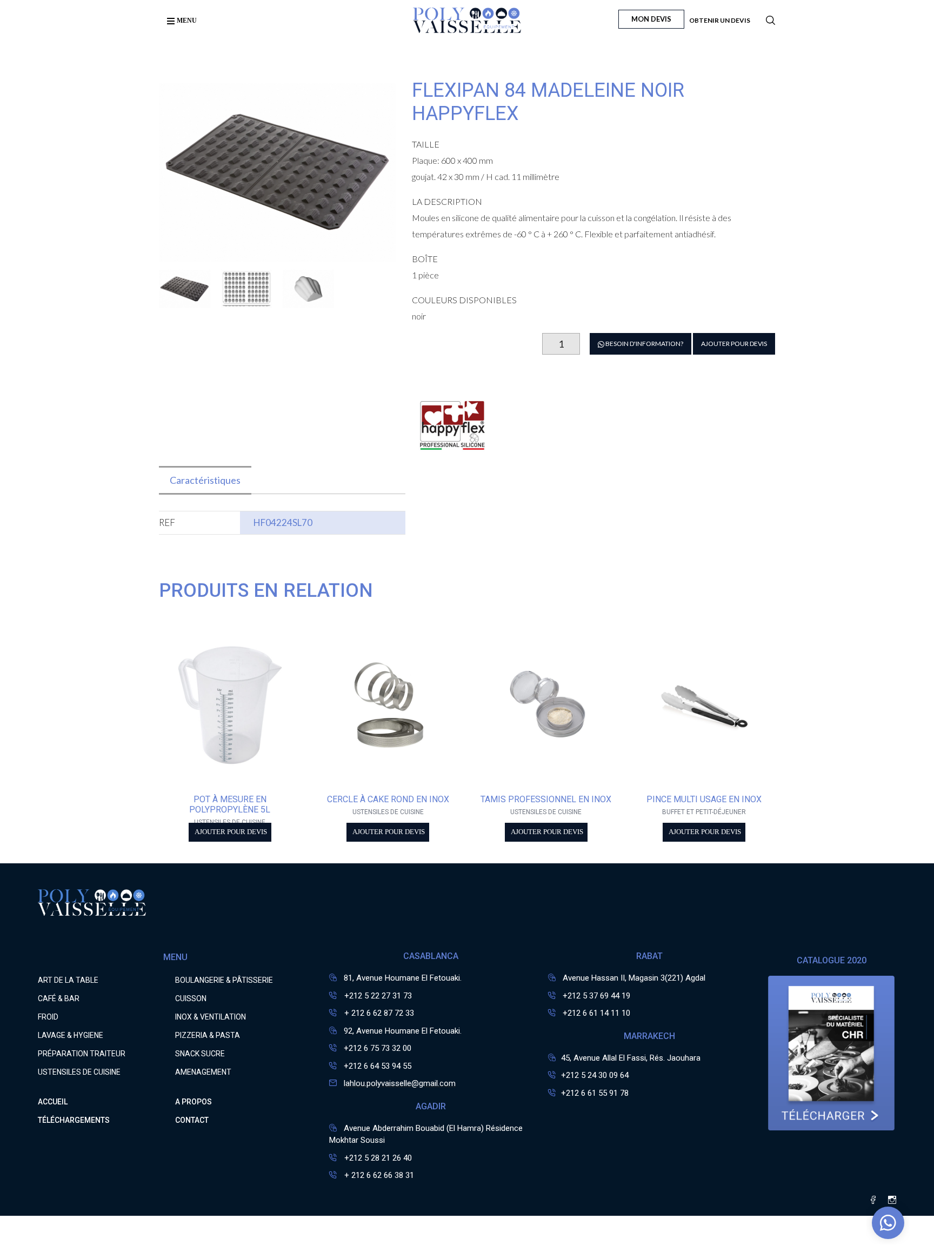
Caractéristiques (205, 480)
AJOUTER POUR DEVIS (734, 343)
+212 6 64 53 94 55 (377, 1066)
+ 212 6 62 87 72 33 (378, 1013)
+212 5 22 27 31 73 (377, 996)
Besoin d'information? (643, 343)
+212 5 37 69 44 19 (596, 996)
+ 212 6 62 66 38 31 (378, 1175)
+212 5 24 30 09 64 (595, 1075)
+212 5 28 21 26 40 (377, 1158)
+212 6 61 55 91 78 (595, 1093)
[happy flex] (452, 459)
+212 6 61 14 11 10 (596, 1013)
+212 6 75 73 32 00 (377, 1048)
